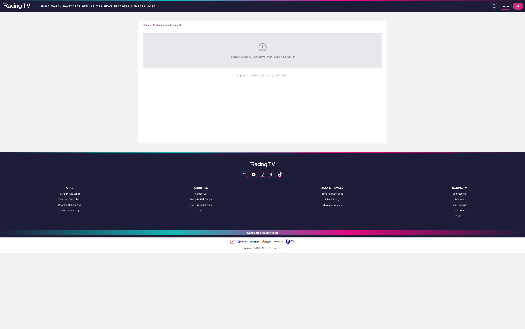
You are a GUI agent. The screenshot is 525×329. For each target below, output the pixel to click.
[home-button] (16, 6)
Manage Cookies (332, 205)
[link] (69, 194)
